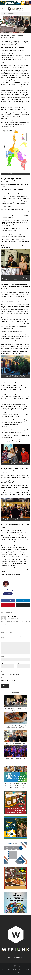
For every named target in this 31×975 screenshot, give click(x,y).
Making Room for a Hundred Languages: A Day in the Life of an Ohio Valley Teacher (15, 726)
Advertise (20, 969)
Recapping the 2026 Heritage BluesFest (15, 758)
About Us (27, 969)
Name (2, 656)
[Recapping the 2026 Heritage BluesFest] (15, 751)
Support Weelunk (12, 969)
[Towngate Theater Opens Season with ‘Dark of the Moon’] (15, 701)
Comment (3, 641)
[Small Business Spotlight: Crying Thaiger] (15, 736)
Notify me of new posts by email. (8, 680)
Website (18, 663)
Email (2, 663)
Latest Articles (15, 692)
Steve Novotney (5, 37)
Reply (3, 628)
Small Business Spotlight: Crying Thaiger (15, 743)
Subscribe (4, 969)
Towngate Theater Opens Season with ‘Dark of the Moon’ (15, 709)
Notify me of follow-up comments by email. (10, 674)
